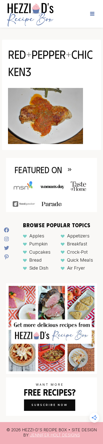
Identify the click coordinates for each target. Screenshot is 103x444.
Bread (35, 260)
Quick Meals (80, 260)
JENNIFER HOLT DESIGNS (55, 435)
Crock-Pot (77, 252)
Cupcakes (39, 252)
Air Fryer (76, 268)
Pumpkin (38, 243)
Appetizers (78, 235)
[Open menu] (92, 14)
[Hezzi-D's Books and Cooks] (30, 14)
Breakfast (77, 243)
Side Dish (38, 268)
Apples (36, 235)
